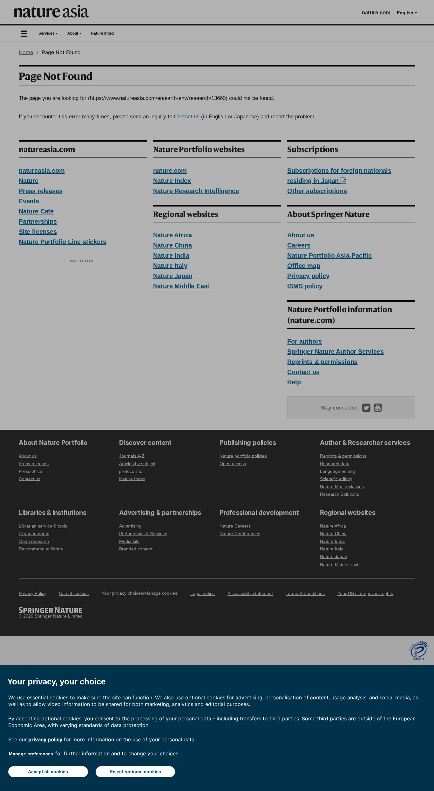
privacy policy (45, 739)
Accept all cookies (48, 771)
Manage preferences (31, 753)
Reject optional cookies (135, 771)
